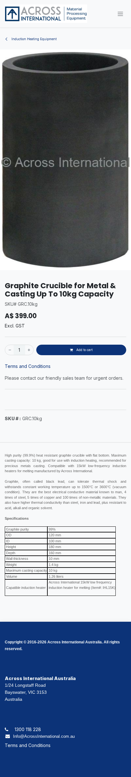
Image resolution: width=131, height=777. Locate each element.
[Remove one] (9, 350)
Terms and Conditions (28, 366)
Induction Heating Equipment (33, 39)
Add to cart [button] (84, 350)
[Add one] (29, 350)
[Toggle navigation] (120, 14)
